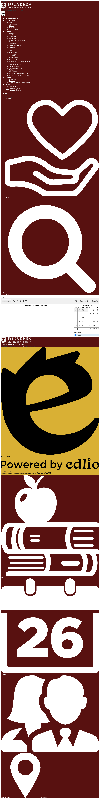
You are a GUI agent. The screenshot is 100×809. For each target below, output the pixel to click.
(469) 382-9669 (30, 346)
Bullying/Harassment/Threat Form (19, 82)
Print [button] (76, 301)
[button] (11, 20)
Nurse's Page (13, 59)
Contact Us (12, 79)
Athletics (11, 35)
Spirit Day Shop (14, 66)
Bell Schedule (13, 24)
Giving (14, 54)
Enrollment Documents (16, 88)
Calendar (11, 26)
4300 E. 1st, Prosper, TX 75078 (10, 346)
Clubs (10, 42)
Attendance (12, 36)
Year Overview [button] (85, 301)
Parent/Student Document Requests (19, 61)
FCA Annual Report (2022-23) (18, 73)
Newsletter (12, 27)
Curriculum (12, 43)
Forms (10, 51)
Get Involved (13, 52)
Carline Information (15, 45)
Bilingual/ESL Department (17, 40)
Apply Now (12, 86)
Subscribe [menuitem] (95, 301)
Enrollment (12, 47)
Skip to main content (7, 1)
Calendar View (94, 329)
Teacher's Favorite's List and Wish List (20, 75)
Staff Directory (13, 29)
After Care (12, 33)
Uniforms (11, 70)
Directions (12, 81)
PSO (10, 63)
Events (78, 335)
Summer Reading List (15, 68)
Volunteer (15, 56)
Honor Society (13, 58)
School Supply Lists (15, 65)
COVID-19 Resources (15, 72)
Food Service (13, 49)
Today (76, 329)
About (10, 22)
